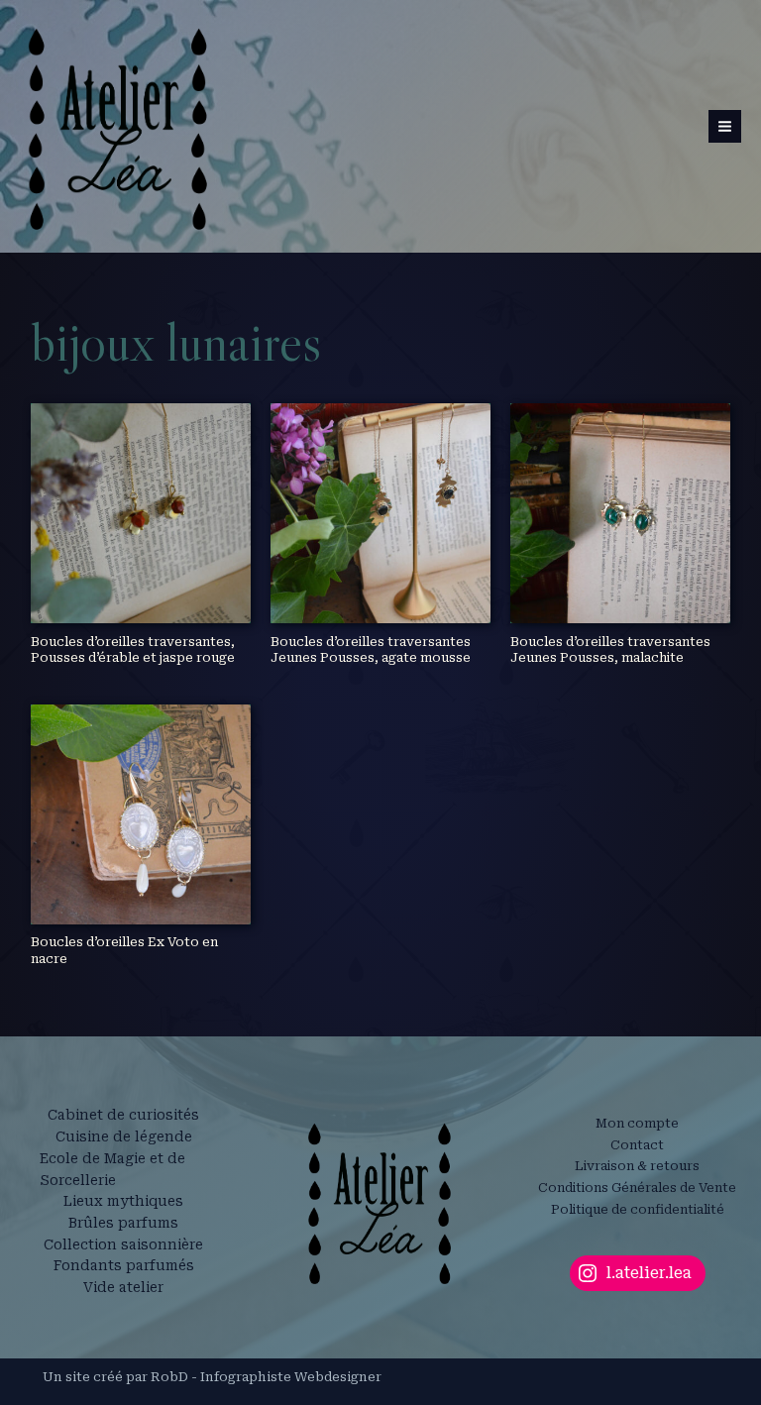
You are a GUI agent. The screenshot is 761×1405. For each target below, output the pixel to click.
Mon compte (637, 1123)
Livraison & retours (637, 1165)
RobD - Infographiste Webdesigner (266, 1376)
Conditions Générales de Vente (637, 1187)
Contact (637, 1144)
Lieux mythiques (123, 1201)
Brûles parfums (123, 1223)
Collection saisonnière (123, 1244)
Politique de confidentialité (637, 1209)
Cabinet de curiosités (123, 1115)
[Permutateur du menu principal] (724, 126)
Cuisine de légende (123, 1136)
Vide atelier (123, 1287)
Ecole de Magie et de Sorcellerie (112, 1169)
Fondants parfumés (124, 1265)
